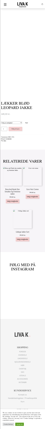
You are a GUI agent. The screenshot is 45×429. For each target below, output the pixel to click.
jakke (4, 140)
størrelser (14, 120)
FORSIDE (22, 351)
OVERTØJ (9, 139)
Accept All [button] (20, 424)
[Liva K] (22, 334)
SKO (22, 372)
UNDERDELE (23, 358)
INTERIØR (22, 382)
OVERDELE (22, 355)
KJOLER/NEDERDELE (23, 362)
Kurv (22, 401)
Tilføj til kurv (15, 129)
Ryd (26, 123)
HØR (22, 365)
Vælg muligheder (12, 201)
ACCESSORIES (22, 379)
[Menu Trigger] (5, 4)
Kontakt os (22, 395)
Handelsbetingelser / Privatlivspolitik (22, 398)
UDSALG (22, 375)
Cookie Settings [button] (8, 424)
